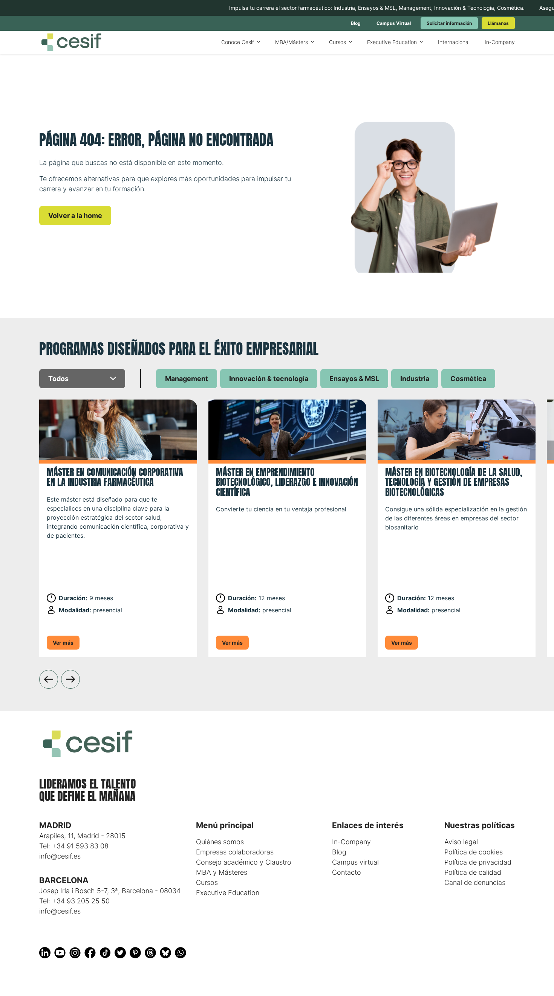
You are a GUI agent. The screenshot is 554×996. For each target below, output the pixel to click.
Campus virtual (355, 862)
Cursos (207, 882)
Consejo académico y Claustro (243, 862)
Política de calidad (472, 872)
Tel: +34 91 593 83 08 (74, 846)
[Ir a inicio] (71, 42)
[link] (356, 23)
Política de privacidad (477, 862)
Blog (339, 852)
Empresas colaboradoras (235, 852)
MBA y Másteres (221, 872)
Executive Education (227, 893)
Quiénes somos (220, 842)
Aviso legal (461, 842)
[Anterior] (48, 679)
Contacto (346, 872)
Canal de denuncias (474, 882)
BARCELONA (64, 880)
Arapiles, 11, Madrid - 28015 (82, 836)
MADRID (55, 825)
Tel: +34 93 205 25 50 (74, 901)
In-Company (351, 842)
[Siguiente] (70, 679)
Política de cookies (473, 852)
